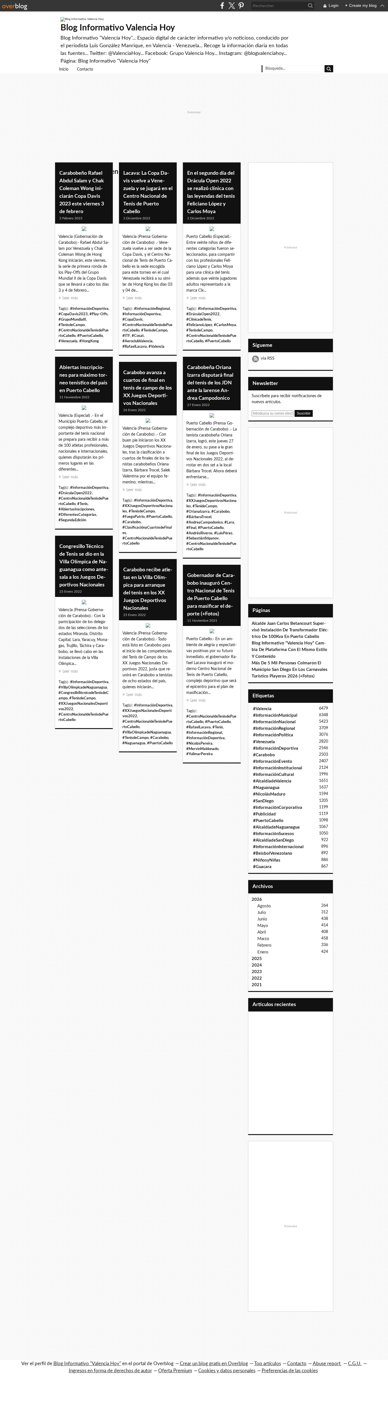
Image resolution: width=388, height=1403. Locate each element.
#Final (191, 528)
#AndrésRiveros (199, 533)
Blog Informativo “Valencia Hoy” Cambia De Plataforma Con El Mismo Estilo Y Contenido (289, 649)
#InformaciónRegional (152, 308)
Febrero (264, 945)
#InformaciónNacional (274, 722)
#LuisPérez (223, 533)
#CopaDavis (132, 319)
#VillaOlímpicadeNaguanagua (83, 687)
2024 (257, 965)
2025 (257, 959)
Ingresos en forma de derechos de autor (110, 1370)
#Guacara (262, 867)
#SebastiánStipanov (202, 538)
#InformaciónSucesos (273, 834)
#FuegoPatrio (133, 516)
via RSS (267, 358)
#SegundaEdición (72, 520)
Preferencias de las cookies (290, 1370)
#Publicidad (264, 814)
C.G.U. (355, 1363)
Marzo (263, 939)
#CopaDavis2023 (73, 314)
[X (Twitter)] (231, 5)
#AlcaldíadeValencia (272, 781)
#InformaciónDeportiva (89, 308)
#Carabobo (220, 511)
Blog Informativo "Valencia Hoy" (87, 1363)
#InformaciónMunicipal (275, 715)
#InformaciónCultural (273, 774)
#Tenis (82, 504)
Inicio (63, 69)
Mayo (262, 926)
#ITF (126, 335)
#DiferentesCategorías (77, 514)
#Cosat (138, 335)
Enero (262, 952)
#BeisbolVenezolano (272, 853)
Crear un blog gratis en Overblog (214, 1363)
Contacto (85, 69)
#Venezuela (68, 341)
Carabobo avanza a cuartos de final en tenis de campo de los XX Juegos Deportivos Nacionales (147, 388)
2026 (257, 899)
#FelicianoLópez (199, 325)
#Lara (229, 522)
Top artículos (267, 1363)
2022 (257, 978)
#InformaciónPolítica (273, 735)
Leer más (70, 298)
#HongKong (89, 341)
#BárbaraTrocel (198, 517)
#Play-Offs (98, 314)
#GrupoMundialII (72, 319)
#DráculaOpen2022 (203, 314)
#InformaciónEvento (272, 761)
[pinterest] (241, 5)
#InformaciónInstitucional (277, 768)
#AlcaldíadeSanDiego (273, 840)
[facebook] (222, 5)
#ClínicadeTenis (198, 319)
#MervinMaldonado (202, 749)
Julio (261, 912)
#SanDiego (263, 801)
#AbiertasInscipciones (76, 509)
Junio (262, 919)
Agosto (264, 906)
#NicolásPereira (199, 743)
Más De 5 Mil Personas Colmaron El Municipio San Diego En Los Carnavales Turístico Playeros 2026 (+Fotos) (289, 669)
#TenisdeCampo (72, 325)
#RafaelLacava (134, 346)
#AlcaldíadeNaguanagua (276, 827)
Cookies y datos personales (226, 1370)
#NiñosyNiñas (266, 860)
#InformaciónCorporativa (277, 807)
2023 (257, 972)
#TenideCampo (205, 506)
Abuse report (327, 1363)
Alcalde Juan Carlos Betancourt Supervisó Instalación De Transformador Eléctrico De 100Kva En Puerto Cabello (290, 630)
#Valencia (156, 346)
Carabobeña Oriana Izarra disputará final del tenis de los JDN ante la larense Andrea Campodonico (210, 383)
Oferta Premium (175, 1370)
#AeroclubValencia (137, 341)
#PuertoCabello (90, 335)
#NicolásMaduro (269, 794)
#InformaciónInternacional (278, 847)
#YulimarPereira (199, 754)
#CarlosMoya (225, 325)
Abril (261, 932)
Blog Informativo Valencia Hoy (118, 28)
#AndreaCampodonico (204, 522)
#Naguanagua (133, 743)
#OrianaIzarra (198, 511)
